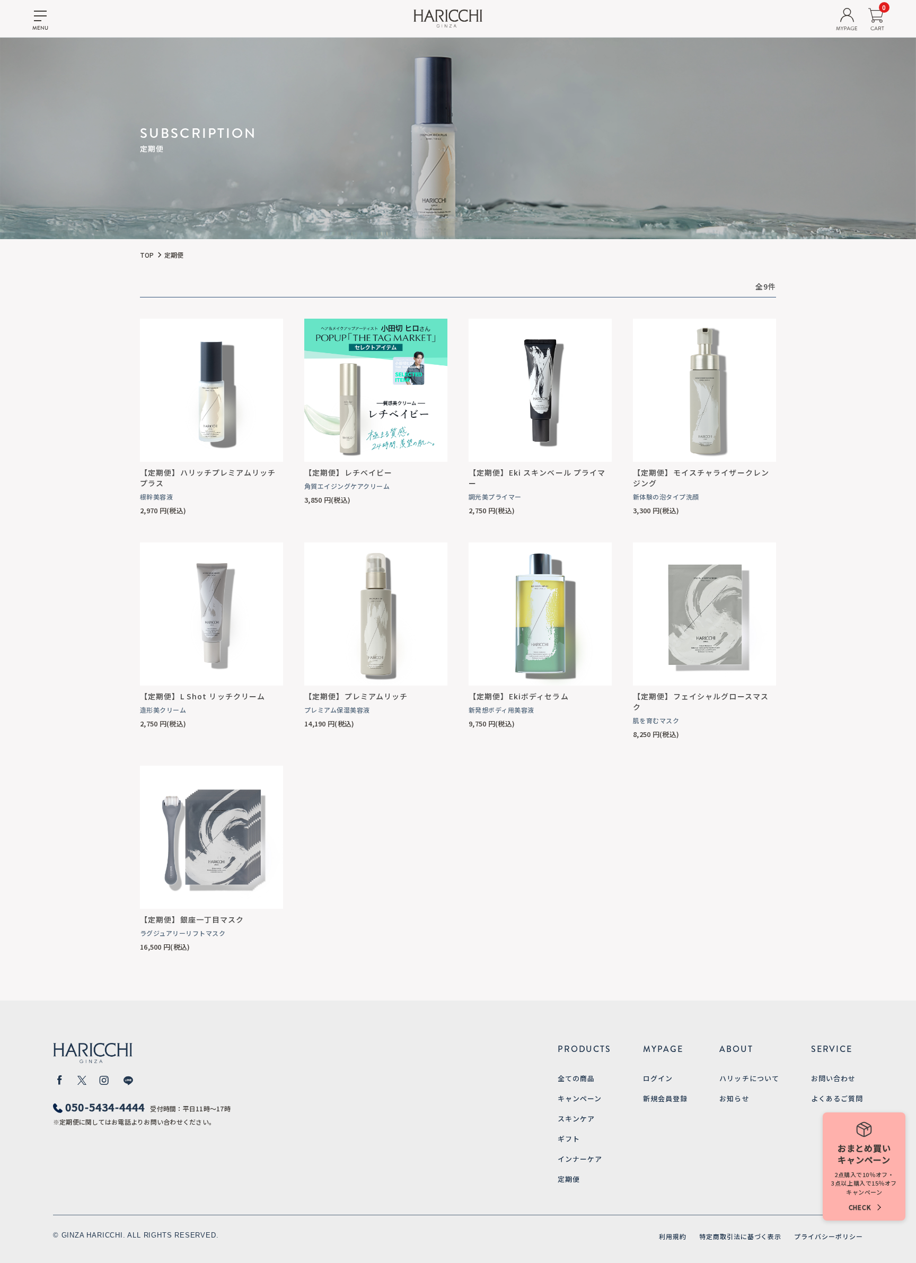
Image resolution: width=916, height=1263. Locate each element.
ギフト (569, 1139)
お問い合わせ (833, 1078)
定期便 (569, 1179)
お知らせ (734, 1098)
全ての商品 (576, 1078)
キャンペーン (580, 1098)
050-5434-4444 (105, 1107)
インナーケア (580, 1159)
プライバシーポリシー (828, 1236)
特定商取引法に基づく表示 (740, 1236)
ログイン (658, 1078)
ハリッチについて (749, 1078)
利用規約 (672, 1236)
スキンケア (576, 1118)
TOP (147, 254)
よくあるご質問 (837, 1098)
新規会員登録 (665, 1098)
